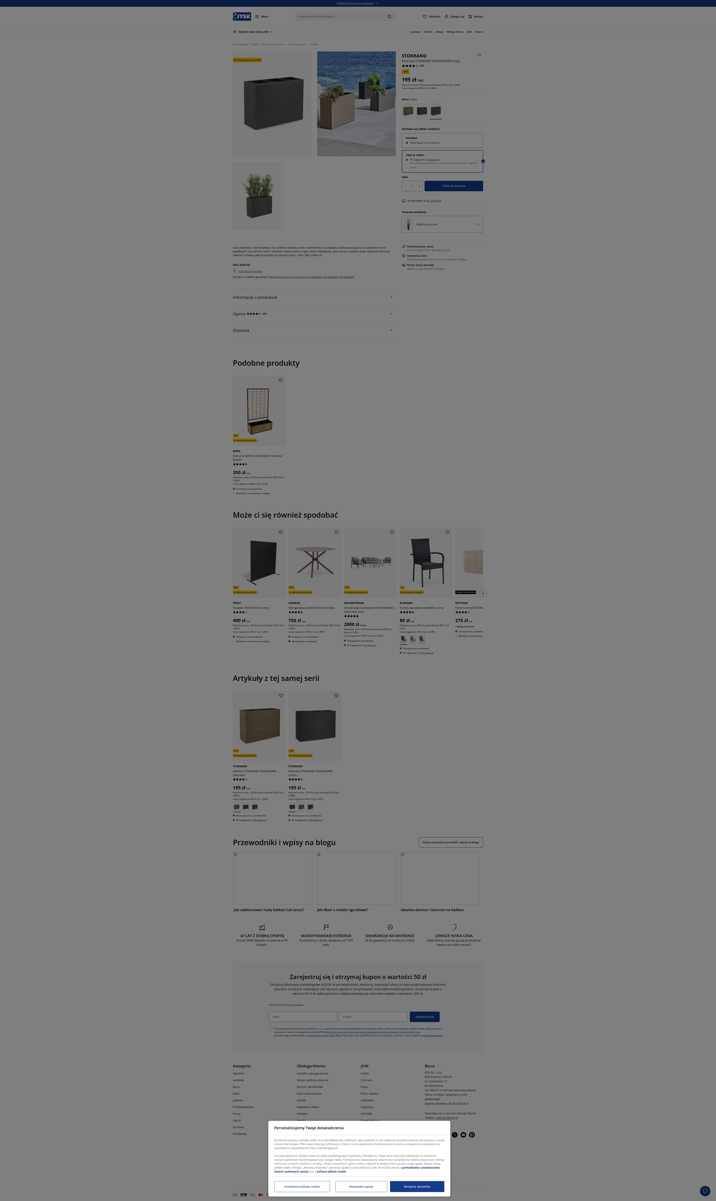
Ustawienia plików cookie (302, 1186)
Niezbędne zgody (361, 1186)
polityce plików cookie (331, 1171)
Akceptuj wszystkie (417, 1186)
